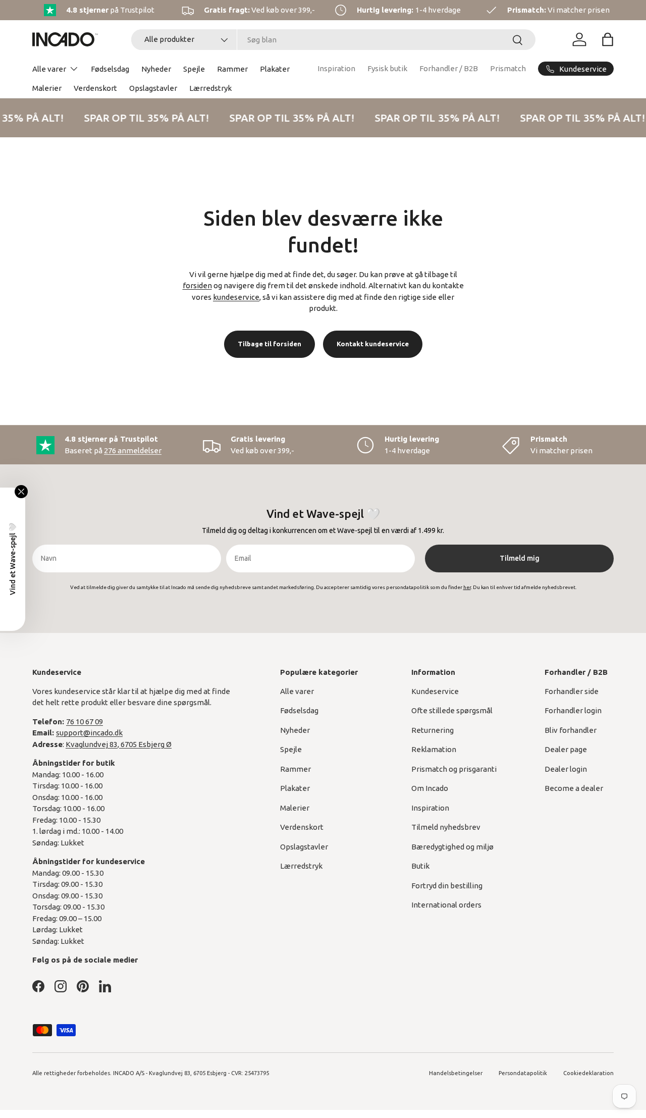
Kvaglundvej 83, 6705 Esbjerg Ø (119, 744)
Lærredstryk (210, 88)
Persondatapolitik (523, 1073)
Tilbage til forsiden (269, 343)
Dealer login (566, 769)
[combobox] (333, 39)
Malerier (47, 88)
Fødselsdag (110, 69)
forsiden (197, 285)
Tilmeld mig (520, 558)
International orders (446, 904)
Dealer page (566, 749)
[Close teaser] (21, 491)
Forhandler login (573, 710)
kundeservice (236, 297)
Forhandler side (572, 691)
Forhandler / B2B (448, 68)
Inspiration (336, 68)
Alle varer (49, 69)
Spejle (194, 69)
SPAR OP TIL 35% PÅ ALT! (144, 118)
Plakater (275, 69)
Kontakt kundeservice (373, 343)
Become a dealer (574, 788)
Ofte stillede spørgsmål (452, 710)
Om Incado (429, 788)
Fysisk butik (387, 68)
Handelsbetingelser (455, 1073)
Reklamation (433, 749)
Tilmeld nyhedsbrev (445, 827)
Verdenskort (95, 88)
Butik (420, 866)
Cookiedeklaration (588, 1073)
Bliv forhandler (571, 730)
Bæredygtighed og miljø (452, 846)
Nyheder (156, 69)
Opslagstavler (153, 88)
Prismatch (508, 68)
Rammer (232, 69)
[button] (608, 39)
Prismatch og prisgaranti (454, 769)
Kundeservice (435, 691)
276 (133, 450)
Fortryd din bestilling (446, 885)
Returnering (432, 730)
